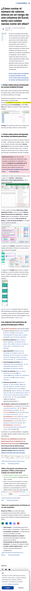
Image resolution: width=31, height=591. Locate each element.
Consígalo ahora (18, 317)
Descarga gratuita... (14, 463)
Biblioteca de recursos (15, 388)
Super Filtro (8, 397)
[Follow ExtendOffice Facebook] (2, 569)
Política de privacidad (13, 584)
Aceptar (7, 587)
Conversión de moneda (15, 423)
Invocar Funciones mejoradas (17, 337)
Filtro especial (18, 397)
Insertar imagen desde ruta (13, 418)
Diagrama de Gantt (13, 410)
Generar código (9, 333)
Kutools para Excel (6, 309)
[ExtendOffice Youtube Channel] (9, 569)
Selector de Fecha (17, 390)
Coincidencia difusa (21, 359)
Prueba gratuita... (14, 171)
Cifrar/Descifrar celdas (21, 393)
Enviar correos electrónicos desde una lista (16, 395)
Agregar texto (21, 406)
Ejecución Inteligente (23, 330)
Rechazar (21, 587)
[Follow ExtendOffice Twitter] (6, 569)
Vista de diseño (14, 384)
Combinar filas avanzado (15, 427)
